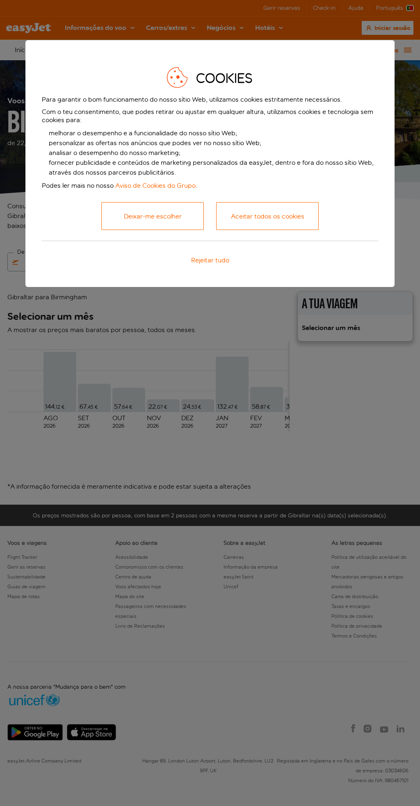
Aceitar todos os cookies (267, 216)
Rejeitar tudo (210, 260)
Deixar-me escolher (153, 216)
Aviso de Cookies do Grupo (155, 185)
